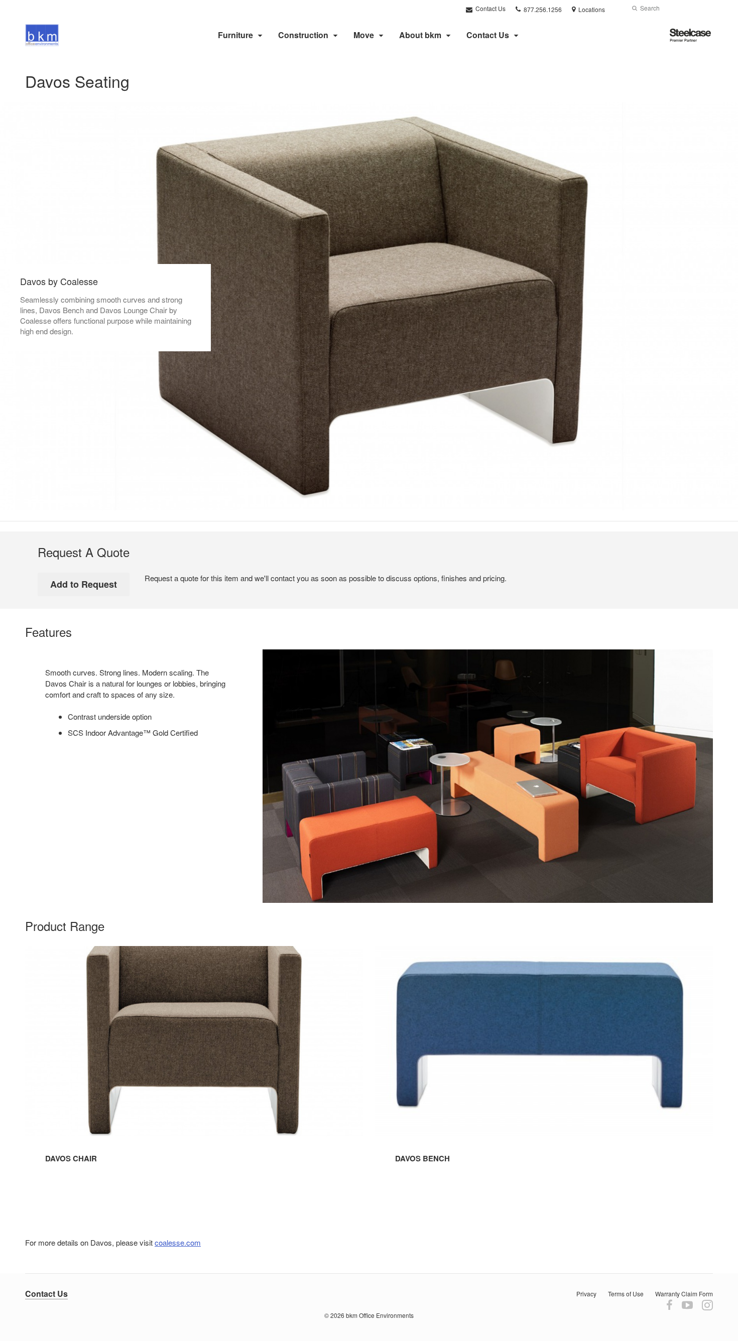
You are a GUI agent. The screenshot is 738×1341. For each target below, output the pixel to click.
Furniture (235, 35)
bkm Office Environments (380, 1315)
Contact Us (490, 8)
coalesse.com (178, 1242)
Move (363, 35)
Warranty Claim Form (684, 1293)
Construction (303, 35)
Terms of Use (626, 1293)
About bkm (420, 35)
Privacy (586, 1293)
